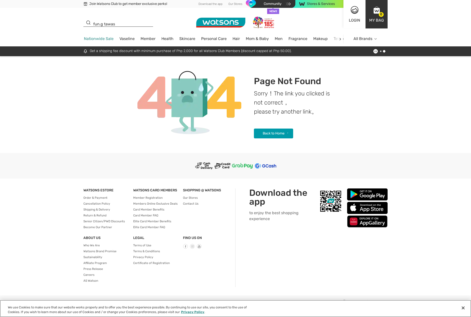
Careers (88, 275)
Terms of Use (142, 245)
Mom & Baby (257, 38)
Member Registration (148, 197)
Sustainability (92, 257)
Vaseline (127, 38)
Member (148, 38)
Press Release (93, 269)
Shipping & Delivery (96, 209)
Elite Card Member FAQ (149, 227)
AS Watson (90, 280)
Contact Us (190, 203)
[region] (235, 308)
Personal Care (214, 38)
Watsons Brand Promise (100, 251)
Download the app (210, 4)
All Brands (362, 38)
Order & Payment (95, 197)
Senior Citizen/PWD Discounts (104, 221)
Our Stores (235, 4)
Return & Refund (94, 215)
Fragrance (297, 38)
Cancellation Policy (96, 203)
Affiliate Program (95, 263)
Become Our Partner (97, 227)
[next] (340, 39)
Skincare (187, 38)
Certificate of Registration (151, 263)
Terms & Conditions (146, 251)
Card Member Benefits (148, 209)
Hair (236, 38)
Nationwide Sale (99, 38)
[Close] (463, 308)
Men (279, 38)
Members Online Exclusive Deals (155, 203)
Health (167, 38)
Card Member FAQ (145, 215)
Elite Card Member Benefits (152, 221)
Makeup (320, 38)
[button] (377, 14)
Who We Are (91, 245)
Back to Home (274, 133)
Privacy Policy (143, 257)
